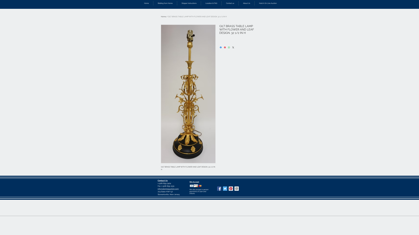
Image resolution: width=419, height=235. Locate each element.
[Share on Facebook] (220, 47)
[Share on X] (233, 47)
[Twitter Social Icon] (225, 188)
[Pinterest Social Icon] (231, 188)
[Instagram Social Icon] (236, 188)
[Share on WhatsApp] (229, 47)
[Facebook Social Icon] (219, 188)
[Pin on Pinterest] (225, 47)
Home (163, 17)
